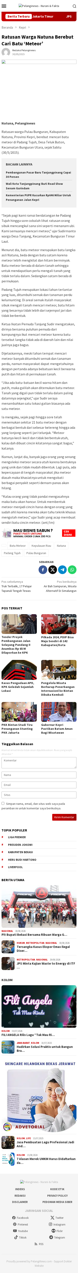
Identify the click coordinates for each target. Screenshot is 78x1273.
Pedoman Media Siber (57, 1202)
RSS (41, 1244)
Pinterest (23, 1224)
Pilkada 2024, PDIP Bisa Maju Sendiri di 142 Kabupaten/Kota (57, 641)
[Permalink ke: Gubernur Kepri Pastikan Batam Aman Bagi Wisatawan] (58, 712)
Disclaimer (20, 1202)
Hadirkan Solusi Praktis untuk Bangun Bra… (45, 1049)
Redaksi (20, 1196)
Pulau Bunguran (36, 553)
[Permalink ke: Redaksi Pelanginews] (6, 52)
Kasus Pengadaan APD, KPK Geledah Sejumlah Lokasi (18, 687)
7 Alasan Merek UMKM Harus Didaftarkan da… (46, 1161)
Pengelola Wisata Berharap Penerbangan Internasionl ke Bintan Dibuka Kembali (58, 689)
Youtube (23, 1231)
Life (28, 1138)
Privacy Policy (57, 1196)
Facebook (23, 1218)
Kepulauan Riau (41, 546)
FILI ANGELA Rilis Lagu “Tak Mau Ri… (28, 1035)
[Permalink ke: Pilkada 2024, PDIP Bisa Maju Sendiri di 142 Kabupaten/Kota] (58, 624)
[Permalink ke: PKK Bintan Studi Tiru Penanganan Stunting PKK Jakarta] (19, 712)
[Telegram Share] (62, 569)
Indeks (20, 1189)
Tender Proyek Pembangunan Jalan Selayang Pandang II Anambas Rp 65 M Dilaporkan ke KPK (16, 644)
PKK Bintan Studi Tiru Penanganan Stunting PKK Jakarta (17, 729)
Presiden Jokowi (20, 845)
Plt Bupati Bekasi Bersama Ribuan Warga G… (34, 935)
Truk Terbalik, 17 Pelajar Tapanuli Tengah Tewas (17, 586)
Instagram (59, 1224)
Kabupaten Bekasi (20, 852)
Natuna (61, 546)
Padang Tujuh (12, 553)
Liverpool (15, 867)
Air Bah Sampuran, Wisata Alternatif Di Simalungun (60, 586)
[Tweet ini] (52, 569)
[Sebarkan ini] (43, 569)
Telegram (59, 1237)
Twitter (59, 1218)
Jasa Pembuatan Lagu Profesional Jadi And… (45, 1144)
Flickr (60, 1231)
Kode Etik (57, 1189)
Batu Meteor (18, 546)
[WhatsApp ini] (72, 569)
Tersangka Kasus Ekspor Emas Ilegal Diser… (43, 949)
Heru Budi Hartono (22, 860)
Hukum (21, 942)
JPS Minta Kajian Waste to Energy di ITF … (46, 965)
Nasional (7, 931)
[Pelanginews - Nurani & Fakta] (39, 6)
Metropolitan (35, 942)
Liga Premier (17, 837)
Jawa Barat (23, 1042)
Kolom (7, 980)
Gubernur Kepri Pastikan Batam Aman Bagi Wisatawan (57, 729)
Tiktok (22, 1237)
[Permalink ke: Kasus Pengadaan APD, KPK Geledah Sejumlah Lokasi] (19, 670)
